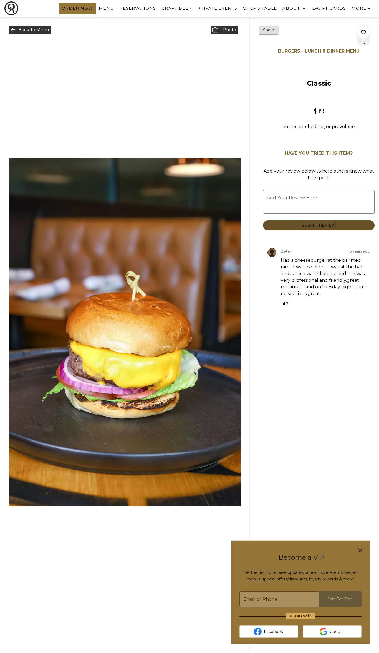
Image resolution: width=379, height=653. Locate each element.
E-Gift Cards (329, 8)
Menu (106, 8)
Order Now (77, 8)
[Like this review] (287, 302)
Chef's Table (260, 8)
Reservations (138, 8)
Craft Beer (176, 8)
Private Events (217, 8)
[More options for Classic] (363, 32)
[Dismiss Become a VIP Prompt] (360, 550)
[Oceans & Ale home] (29, 8)
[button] (294, 8)
